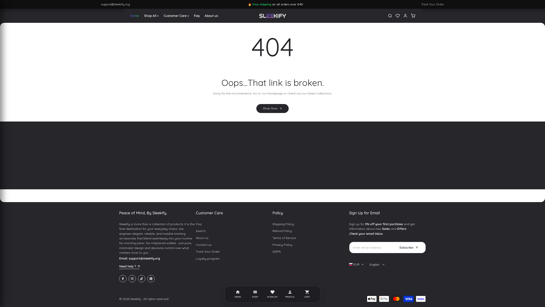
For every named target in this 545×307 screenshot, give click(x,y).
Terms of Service (284, 238)
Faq (198, 224)
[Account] (405, 16)
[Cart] (413, 16)
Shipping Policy (283, 224)
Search (201, 231)
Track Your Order (432, 4)
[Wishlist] (398, 16)
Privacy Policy (282, 245)
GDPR (276, 251)
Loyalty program (208, 259)
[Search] (390, 16)
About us (202, 238)
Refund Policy (282, 231)
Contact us (203, 245)
